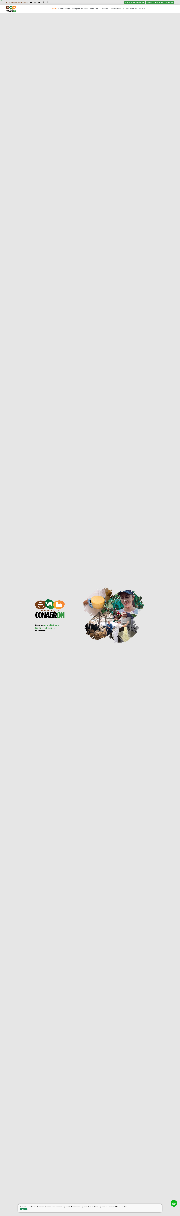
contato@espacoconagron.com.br (18, 2)
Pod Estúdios (116, 9)
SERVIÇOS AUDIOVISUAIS (80, 9)
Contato (142, 9)
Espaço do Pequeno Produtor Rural (160, 2)
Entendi (23, 1209)
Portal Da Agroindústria (134, 2)
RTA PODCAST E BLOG (130, 9)
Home (54, 9)
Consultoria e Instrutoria (99, 9)
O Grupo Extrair (64, 9)
